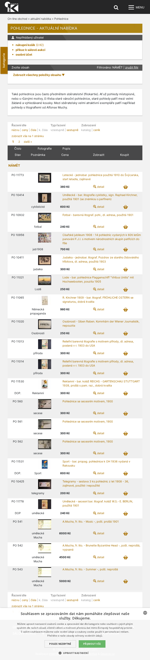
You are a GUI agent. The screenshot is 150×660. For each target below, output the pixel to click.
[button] (75, 653)
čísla (33, 130)
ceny (25, 130)
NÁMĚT (14, 165)
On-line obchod (17, 18)
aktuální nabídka (40, 18)
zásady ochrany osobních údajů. (84, 635)
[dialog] (75, 634)
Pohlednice (61, 18)
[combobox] (145, 613)
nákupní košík (25, 45)
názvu (15, 130)
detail (100, 186)
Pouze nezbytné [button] (60, 644)
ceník (96, 130)
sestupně (72, 130)
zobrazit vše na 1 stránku (28, 136)
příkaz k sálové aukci (30, 50)
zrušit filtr (131, 67)
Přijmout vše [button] (92, 644)
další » (28, 141)
